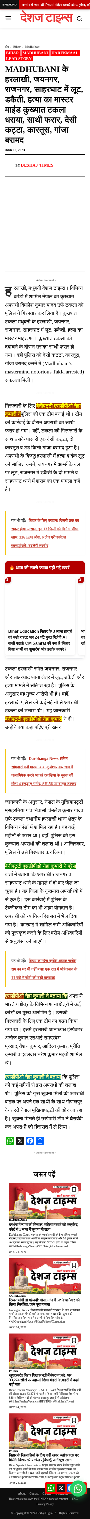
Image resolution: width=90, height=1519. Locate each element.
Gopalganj (17, 1295)
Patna (13, 1370)
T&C (75, 1499)
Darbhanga (18, 1220)
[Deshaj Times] (10, 166)
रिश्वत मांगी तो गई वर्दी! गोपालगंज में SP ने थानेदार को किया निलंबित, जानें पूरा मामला (44, 1302)
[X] (49, 182)
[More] (60, 182)
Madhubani (32, 47)
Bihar (16, 47)
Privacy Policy (45, 1504)
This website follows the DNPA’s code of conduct (38, 1499)
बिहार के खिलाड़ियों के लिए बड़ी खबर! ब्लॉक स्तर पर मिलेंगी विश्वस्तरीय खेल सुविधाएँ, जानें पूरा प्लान (43, 1457)
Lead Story (19, 59)
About (22, 1493)
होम (7, 47)
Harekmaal (65, 53)
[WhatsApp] (37, 182)
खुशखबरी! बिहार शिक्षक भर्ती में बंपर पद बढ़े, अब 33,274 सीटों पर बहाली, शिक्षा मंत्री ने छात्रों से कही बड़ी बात (44, 1380)
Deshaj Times (37, 165)
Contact (34, 1493)
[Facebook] (26, 182)
